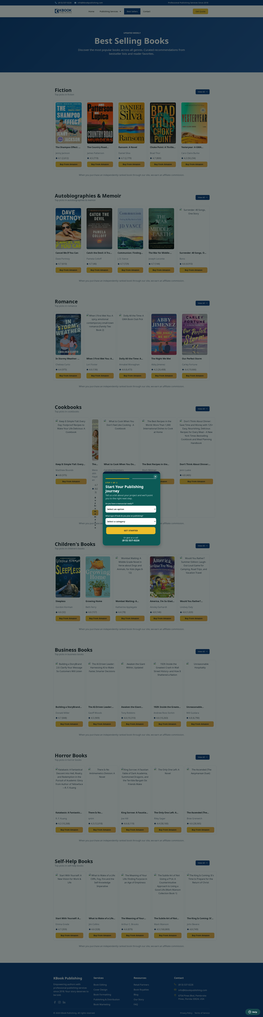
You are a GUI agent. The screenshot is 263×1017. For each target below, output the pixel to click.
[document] (131, 508)
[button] (155, 476)
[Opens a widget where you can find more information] (252, 1012)
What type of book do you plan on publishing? (124, 516)
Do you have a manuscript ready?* (119, 503)
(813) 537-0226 (130, 540)
